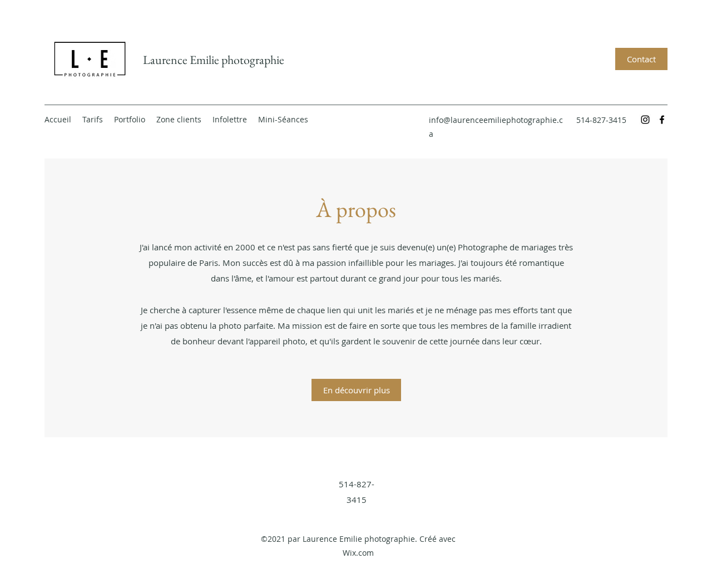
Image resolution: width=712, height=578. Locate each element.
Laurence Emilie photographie (213, 60)
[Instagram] (645, 119)
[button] (129, 119)
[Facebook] (662, 119)
